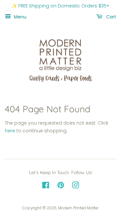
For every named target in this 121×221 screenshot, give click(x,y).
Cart (110, 16)
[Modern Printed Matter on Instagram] (75, 186)
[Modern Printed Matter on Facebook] (45, 186)
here (10, 130)
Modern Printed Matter (78, 208)
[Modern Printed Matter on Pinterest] (60, 186)
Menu (19, 16)
